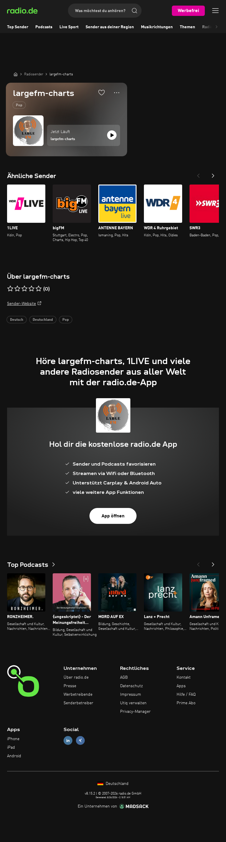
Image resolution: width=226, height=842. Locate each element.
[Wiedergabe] (112, 135)
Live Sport (69, 27)
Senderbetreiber (78, 703)
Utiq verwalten (133, 703)
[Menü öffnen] (215, 10)
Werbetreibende (78, 694)
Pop (19, 105)
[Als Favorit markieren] (101, 92)
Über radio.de (76, 677)
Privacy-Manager (135, 712)
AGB (124, 677)
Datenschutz (131, 686)
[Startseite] (15, 74)
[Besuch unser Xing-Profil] (80, 741)
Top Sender (17, 27)
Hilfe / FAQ (186, 694)
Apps (181, 686)
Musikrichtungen (157, 27)
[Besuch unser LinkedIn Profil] (68, 741)
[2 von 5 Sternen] (17, 288)
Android (14, 756)
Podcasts (43, 27)
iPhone (13, 739)
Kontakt (184, 677)
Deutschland (43, 320)
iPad (11, 747)
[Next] (213, 174)
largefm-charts (63, 139)
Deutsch (16, 320)
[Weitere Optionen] (116, 92)
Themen (187, 27)
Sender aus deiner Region (110, 27)
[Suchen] (134, 10)
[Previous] (198, 174)
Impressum (130, 694)
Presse (70, 686)
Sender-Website (21, 304)
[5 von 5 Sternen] (38, 288)
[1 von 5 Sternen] (10, 288)
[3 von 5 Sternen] (24, 288)
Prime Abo (186, 703)
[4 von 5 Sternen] (31, 288)
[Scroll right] (216, 27)
